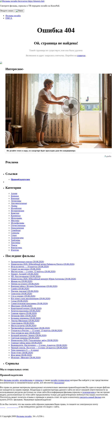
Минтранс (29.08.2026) (21, 306)
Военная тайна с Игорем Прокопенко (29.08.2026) (34, 286)
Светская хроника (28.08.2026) (25, 338)
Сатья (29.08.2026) (19, 301)
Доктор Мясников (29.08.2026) (25, 320)
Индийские (16, 208)
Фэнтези (15, 250)
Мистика (15, 220)
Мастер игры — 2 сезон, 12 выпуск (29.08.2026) (33, 271)
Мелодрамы (16, 218)
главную (81, 55)
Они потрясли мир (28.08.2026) (25, 333)
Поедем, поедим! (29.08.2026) (24, 291)
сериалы (39, 380)
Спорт (14, 235)
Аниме (14, 193)
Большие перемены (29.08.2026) (26, 318)
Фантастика (16, 247)
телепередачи (88, 392)
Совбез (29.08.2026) (20, 289)
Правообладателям (20, 179)
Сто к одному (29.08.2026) (23, 296)
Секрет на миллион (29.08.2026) (26, 269)
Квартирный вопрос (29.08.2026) (26, 308)
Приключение (17, 228)
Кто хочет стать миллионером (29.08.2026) (30, 298)
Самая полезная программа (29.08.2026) (29, 303)
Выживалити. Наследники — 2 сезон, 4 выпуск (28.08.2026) (39, 345)
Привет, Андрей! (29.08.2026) (24, 274)
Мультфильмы (17, 223)
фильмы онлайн (11, 380)
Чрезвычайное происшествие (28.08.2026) (30, 328)
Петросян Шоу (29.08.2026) (23, 316)
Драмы (14, 206)
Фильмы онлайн (13, 15)
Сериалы (15, 233)
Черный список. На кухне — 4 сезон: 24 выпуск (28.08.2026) (39, 348)
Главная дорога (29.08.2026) (24, 313)
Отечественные (18, 225)
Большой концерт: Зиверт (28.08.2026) (28, 335)
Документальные (19, 203)
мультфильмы (26, 380)
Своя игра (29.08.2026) (21, 293)
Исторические (17, 211)
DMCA (8, 18)
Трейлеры (15, 240)
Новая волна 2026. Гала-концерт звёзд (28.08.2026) (34, 340)
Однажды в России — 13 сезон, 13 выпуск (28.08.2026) (36, 330)
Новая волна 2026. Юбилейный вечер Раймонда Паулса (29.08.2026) (42, 264)
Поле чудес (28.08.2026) (22, 352)
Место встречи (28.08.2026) (23, 325)
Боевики (15, 196)
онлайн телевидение (60, 380)
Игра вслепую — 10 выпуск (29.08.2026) (30, 266)
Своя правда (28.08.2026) (22, 323)
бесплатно (59, 383)
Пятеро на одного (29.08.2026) (25, 284)
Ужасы (14, 245)
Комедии (15, 213)
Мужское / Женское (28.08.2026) (26, 357)
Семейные (16, 230)
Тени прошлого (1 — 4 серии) (25, 350)
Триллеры (15, 243)
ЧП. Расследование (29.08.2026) (25, 276)
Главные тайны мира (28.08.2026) (26, 343)
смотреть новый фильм (90, 397)
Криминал (16, 215)
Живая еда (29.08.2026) (21, 281)
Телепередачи (17, 238)
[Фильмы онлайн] (22, 1)
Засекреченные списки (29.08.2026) (27, 261)
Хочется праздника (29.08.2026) (25, 311)
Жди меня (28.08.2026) (21, 355)
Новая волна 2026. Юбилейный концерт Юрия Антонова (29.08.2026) (43, 279)
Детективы (16, 201)
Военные (15, 198)
